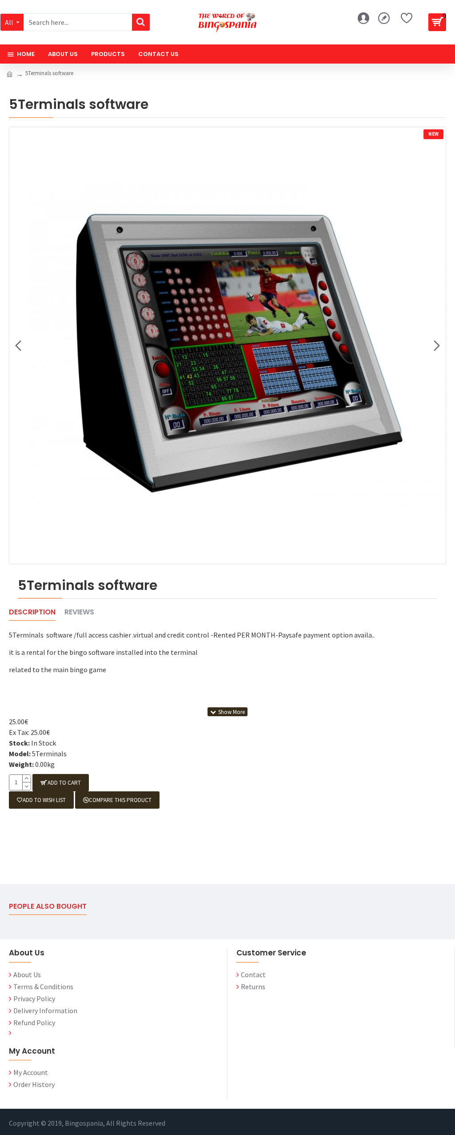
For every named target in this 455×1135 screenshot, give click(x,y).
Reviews (79, 612)
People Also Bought (48, 906)
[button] (18, 345)
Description (32, 612)
